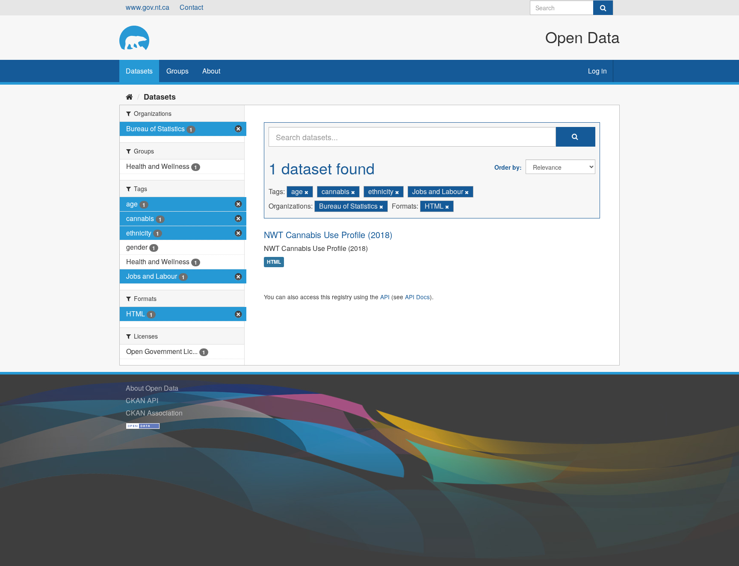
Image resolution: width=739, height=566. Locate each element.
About (211, 71)
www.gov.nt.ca (147, 7)
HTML (274, 262)
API (385, 296)
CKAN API (142, 400)
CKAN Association (154, 413)
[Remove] (306, 192)
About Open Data (152, 388)
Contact (191, 7)
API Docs (417, 296)
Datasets (139, 71)
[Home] (129, 96)
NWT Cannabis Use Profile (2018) (328, 234)
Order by (507, 167)
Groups (177, 71)
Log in (597, 71)
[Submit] (603, 7)
